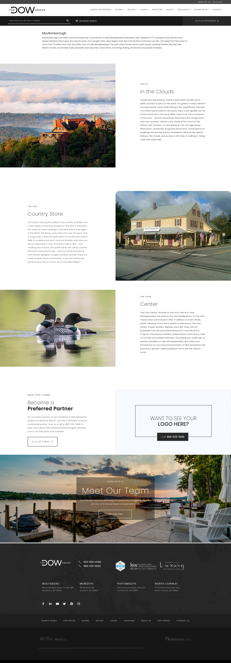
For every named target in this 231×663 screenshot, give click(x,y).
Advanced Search (88, 21)
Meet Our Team (115, 514)
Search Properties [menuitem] (101, 9)
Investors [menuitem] (157, 9)
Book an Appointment (206, 20)
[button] (68, 21)
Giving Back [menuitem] (201, 9)
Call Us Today (41, 441)
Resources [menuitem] (183, 9)
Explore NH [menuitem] (69, 620)
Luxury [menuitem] (143, 9)
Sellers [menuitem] (131, 9)
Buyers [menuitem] (119, 9)
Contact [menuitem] (217, 9)
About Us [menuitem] (146, 620)
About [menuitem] (169, 9)
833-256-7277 (205, 2)
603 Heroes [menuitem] (164, 620)
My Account (217, 2)
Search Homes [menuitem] (49, 620)
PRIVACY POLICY (137, 648)
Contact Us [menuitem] (183, 620)
